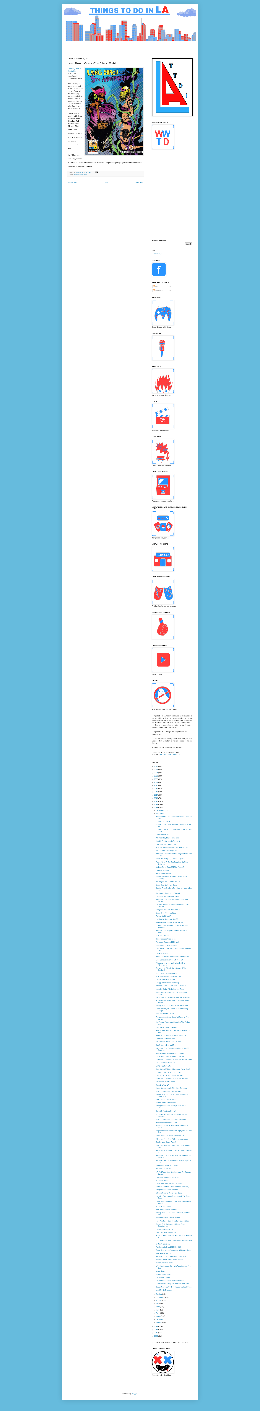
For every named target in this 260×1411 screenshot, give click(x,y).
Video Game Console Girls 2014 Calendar (171, 1088)
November (160, 814)
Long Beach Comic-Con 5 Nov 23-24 (169, 960)
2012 (156, 1327)
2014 (156, 804)
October (159, 1294)
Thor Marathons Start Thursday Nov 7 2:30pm (172, 1221)
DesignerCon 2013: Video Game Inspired (171, 1119)
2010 (156, 1333)
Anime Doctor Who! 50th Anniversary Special (172, 957)
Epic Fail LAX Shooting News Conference (171, 1256)
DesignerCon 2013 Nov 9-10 (166, 1232)
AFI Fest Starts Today (163, 1206)
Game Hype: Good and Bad (166, 913)
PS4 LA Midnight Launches (166, 1103)
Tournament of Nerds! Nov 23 (166, 945)
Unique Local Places (163, 1274)
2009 (156, 1336)
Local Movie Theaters (164, 1290)
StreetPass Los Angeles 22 (166, 939)
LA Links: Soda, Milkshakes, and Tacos (170, 989)
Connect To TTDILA (163, 821)
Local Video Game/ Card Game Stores (170, 1281)
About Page (158, 254)
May (158, 1310)
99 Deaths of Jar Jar (163, 1169)
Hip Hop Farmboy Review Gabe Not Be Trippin (173, 997)
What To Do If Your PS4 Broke (167, 1027)
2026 (156, 766)
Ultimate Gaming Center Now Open (169, 1193)
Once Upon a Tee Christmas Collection (170, 1056)
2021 (156, 782)
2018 (156, 792)
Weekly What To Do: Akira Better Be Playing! (172, 1006)
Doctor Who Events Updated (166, 973)
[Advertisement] (117, 47)
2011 (156, 1330)
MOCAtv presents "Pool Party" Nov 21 (169, 976)
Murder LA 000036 (162, 936)
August (159, 1300)
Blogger (134, 1394)
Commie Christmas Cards (165, 1039)
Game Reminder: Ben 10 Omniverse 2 (170, 1136)
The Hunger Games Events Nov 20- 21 (170, 1075)
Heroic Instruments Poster (165, 1082)
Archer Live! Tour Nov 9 (164, 1263)
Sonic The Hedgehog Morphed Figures (170, 859)
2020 (156, 785)
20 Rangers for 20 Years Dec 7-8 (168, 882)
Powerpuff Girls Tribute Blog (166, 844)
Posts (157, 286)
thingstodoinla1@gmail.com (170, 754)
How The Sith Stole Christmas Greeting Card (172, 847)
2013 (156, 808)
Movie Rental (160, 1271)
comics (76, 174)
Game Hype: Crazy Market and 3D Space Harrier (174, 1250)
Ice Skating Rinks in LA (164, 1229)
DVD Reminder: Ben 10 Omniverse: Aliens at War (174, 1241)
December (160, 810)
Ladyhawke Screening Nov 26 (167, 919)
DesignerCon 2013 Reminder (167, 1190)
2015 (156, 801)
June (158, 1307)
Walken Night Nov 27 (163, 916)
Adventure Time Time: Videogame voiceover (172, 1139)
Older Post (139, 183)
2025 (156, 770)
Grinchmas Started (162, 835)
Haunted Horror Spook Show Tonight (169, 1260)
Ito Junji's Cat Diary (163, 1244)
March (158, 1316)
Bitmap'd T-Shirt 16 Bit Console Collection (171, 986)
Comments (159, 290)
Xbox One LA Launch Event (166, 1100)
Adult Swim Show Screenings (166, 1210)
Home (106, 183)
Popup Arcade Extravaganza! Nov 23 (169, 922)
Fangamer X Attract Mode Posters (168, 896)
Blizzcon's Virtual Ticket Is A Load (168, 1218)
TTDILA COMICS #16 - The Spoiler (168, 1072)
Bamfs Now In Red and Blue (166, 1045)
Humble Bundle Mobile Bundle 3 (168, 841)
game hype (83, 174)
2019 (156, 789)
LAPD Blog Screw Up (163, 1066)
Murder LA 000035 (162, 1180)
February (159, 1319)
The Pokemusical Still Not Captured (169, 1183)
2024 (156, 773)
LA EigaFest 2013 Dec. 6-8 (165, 1063)
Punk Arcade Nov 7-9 (163, 1253)
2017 (156, 795)
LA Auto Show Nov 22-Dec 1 (166, 980)
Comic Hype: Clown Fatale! (166, 1142)
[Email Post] (96, 172)
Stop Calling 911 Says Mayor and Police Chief (173, 1069)
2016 (156, 798)
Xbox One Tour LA (162, 1085)
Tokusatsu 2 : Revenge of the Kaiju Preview (172, 1079)
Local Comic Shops (163, 1277)
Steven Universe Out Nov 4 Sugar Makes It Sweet (174, 1287)
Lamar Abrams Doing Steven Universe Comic (172, 1284)
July (157, 1304)
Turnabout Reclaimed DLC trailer (168, 942)
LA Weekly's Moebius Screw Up (167, 1177)
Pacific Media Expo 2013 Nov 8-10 (168, 1247)
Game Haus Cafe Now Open (166, 885)
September (160, 1297)
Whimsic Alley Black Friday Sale (167, 838)
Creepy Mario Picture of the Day (167, 983)
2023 (156, 776)
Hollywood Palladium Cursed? (167, 1166)
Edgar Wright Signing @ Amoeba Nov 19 (171, 1035)
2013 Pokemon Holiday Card (166, 851)
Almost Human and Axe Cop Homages (170, 1053)
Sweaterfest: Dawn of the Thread (168, 893)
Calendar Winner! (162, 870)
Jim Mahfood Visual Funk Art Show (168, 1042)
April (158, 1313)
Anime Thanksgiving (163, 873)
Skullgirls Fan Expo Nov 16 (166, 1111)
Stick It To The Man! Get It (165, 1014)
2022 (156, 779)
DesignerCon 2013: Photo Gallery (168, 1091)
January (159, 1322)
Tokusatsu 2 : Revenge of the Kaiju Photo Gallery (174, 1060)
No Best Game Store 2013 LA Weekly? (170, 867)
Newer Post (72, 183)
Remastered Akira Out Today (166, 1122)
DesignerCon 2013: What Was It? (168, 910)
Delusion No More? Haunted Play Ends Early (172, 1187)
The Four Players (162, 954)
